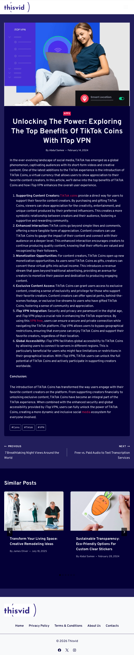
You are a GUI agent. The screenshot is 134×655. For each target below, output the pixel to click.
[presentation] (34, 511)
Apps (67, 113)
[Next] (124, 532)
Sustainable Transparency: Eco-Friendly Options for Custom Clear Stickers (97, 544)
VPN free (36, 321)
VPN (41, 427)
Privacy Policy (39, 626)
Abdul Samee (56, 150)
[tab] (60, 575)
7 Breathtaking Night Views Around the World (31, 452)
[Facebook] (59, 650)
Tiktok (28, 427)
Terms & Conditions (68, 626)
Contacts (112, 626)
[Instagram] (74, 650)
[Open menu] (126, 7)
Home (19, 626)
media (86, 412)
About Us (94, 626)
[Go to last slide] (10, 532)
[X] (67, 650)
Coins (16, 427)
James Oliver (20, 551)
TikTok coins (68, 196)
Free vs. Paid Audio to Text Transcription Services (102, 452)
